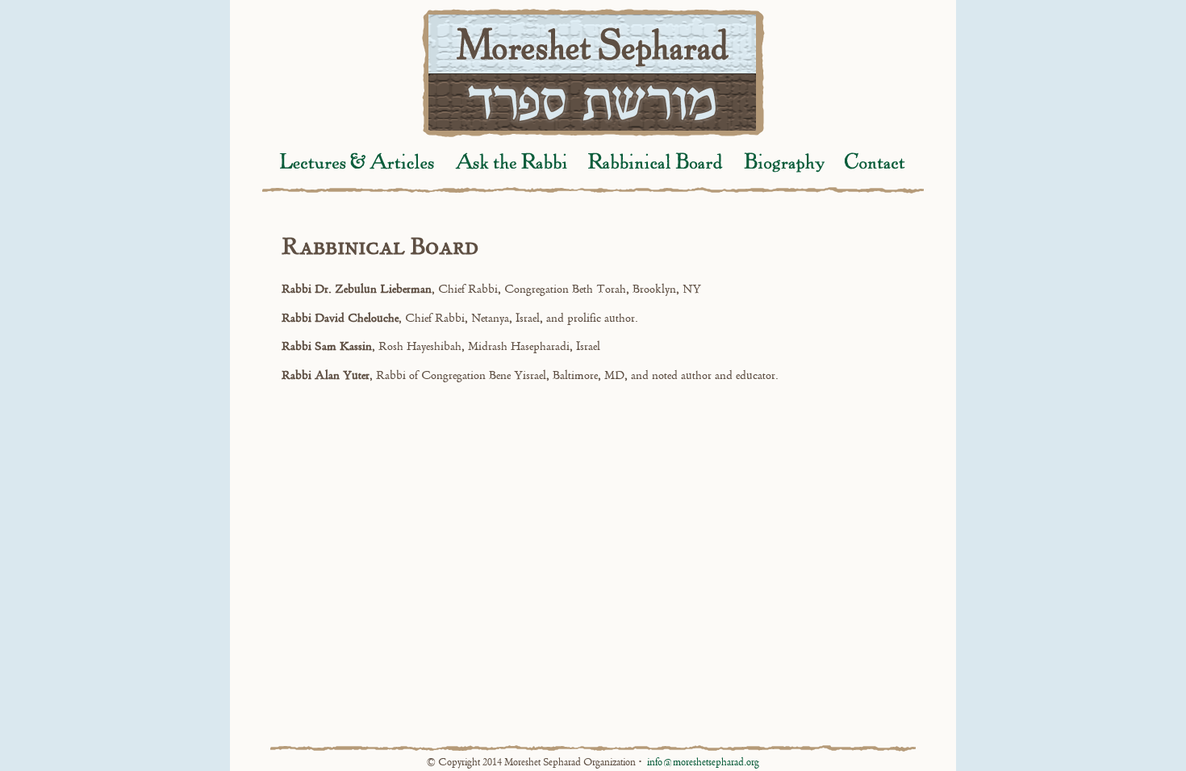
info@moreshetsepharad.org (703, 762)
